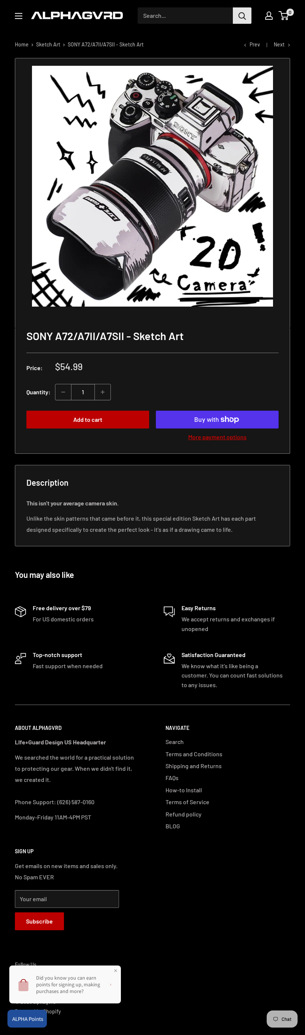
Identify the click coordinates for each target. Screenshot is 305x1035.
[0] (284, 15)
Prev (255, 44)
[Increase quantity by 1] (102, 392)
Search (175, 741)
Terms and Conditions (194, 753)
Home (22, 44)
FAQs (172, 777)
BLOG (173, 825)
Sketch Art (48, 44)
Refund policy (184, 814)
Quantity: (38, 391)
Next (279, 44)
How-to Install (184, 789)
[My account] (269, 16)
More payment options (217, 436)
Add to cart (87, 419)
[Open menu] (18, 16)
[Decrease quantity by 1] (63, 392)
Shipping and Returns (194, 765)
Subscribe (39, 921)
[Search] (242, 15)
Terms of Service (187, 801)
